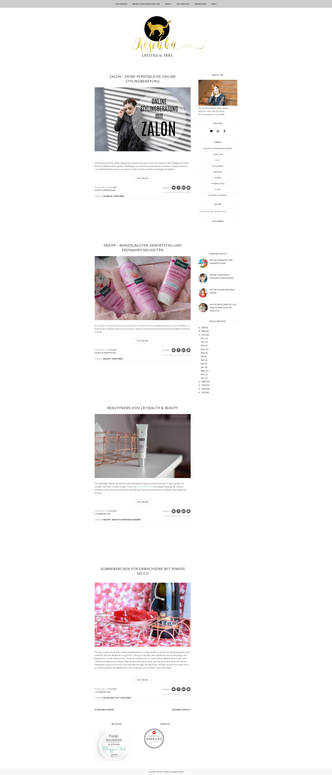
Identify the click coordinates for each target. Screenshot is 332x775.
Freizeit (218, 172)
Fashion (107, 196)
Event (217, 178)
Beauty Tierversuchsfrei (126, 520)
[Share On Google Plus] (183, 188)
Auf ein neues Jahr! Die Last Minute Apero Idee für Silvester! (223, 307)
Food (218, 189)
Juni (202, 360)
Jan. (202, 378)
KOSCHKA (159, 772)
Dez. (203, 338)
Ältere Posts (180, 709)
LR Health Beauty (145, 486)
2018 (203, 331)
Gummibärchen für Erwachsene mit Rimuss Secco (142, 571)
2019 (203, 327)
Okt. (203, 345)
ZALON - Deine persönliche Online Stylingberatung (142, 78)
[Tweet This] (174, 188)
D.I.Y (117, 698)
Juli (202, 356)
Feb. (203, 374)
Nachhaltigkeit (218, 195)
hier (189, 326)
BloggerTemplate (178, 772)
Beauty (107, 359)
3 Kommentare (103, 514)
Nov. (203, 342)
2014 (203, 389)
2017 (203, 335)
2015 (203, 385)
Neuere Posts (105, 709)
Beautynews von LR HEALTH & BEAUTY (142, 407)
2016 (203, 381)
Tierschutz (217, 184)
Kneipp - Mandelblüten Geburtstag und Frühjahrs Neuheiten (142, 247)
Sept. (203, 349)
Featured (118, 196)
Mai (202, 363)
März (203, 371)
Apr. (202, 367)
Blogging (108, 698)
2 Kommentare (103, 692)
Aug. (203, 352)
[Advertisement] (142, 223)
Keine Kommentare (105, 190)
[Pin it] (188, 188)
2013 (203, 392)
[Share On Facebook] (179, 188)
